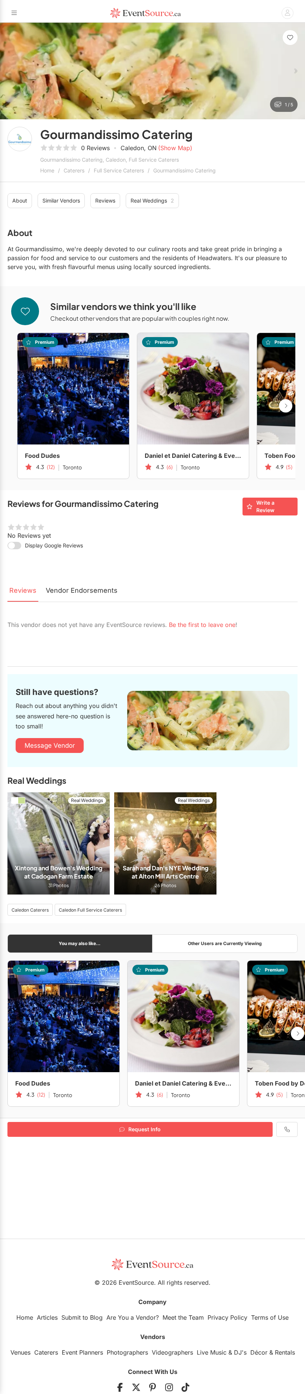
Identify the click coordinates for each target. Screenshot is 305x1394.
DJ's (240, 1352)
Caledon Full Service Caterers (90, 910)
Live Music (212, 1352)
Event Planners (82, 1352)
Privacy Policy (227, 1317)
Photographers (127, 1352)
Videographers (172, 1352)
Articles (47, 1317)
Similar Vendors (61, 200)
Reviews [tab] (22, 590)
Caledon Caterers (30, 910)
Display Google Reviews (54, 545)
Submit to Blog (82, 1317)
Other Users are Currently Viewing (225, 943)
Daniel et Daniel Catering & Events (193, 455)
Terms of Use (270, 1317)
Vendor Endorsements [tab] (82, 590)
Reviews (105, 200)
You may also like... (79, 943)
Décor (258, 1352)
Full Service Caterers (119, 170)
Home (47, 170)
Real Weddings (152, 200)
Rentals (285, 1352)
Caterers (74, 170)
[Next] (295, 71)
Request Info (144, 1129)
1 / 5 (289, 104)
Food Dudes (42, 455)
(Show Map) (175, 148)
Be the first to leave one (202, 624)
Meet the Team (183, 1317)
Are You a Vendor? (132, 1317)
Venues (20, 1352)
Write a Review (265, 506)
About (19, 200)
